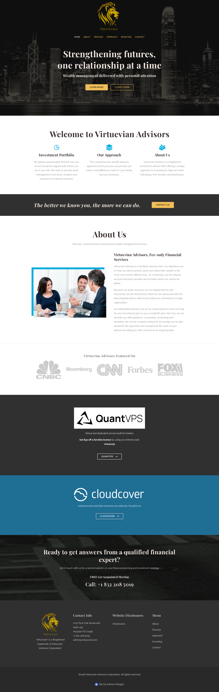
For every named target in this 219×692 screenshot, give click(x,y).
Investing (126, 37)
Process (98, 37)
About (87, 37)
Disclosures (119, 623)
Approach (112, 37)
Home (77, 37)
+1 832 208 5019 (81, 635)
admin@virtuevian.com (85, 640)
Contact (140, 37)
